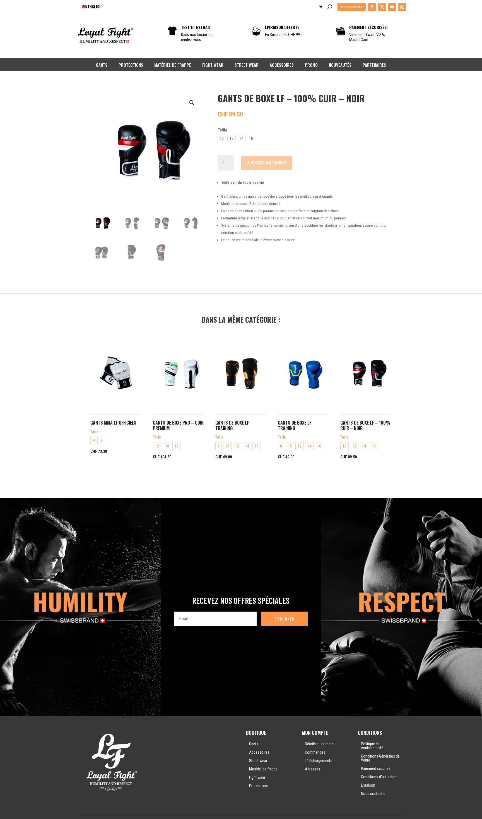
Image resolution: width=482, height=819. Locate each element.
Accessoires (282, 65)
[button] (192, 103)
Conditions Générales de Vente (380, 758)
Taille (222, 130)
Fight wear (212, 65)
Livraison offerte (282, 27)
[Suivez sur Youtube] (392, 7)
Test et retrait (196, 27)
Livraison (368, 785)
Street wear (247, 65)
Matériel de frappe (172, 65)
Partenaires (374, 65)
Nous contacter (373, 793)
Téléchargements (318, 760)
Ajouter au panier (266, 163)
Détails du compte (319, 744)
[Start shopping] (321, 7)
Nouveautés (340, 65)
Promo (311, 65)
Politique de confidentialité (372, 746)
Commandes (315, 752)
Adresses (312, 769)
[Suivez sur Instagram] (402, 7)
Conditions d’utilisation (379, 777)
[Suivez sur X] (382, 7)
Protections (131, 65)
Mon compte (352, 6)
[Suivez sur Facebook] (372, 7)
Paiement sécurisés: (368, 27)
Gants (101, 65)
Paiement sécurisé (376, 768)
